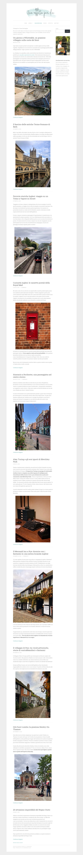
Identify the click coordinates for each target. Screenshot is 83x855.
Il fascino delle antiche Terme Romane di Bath (31, 125)
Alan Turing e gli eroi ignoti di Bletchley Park (31, 460)
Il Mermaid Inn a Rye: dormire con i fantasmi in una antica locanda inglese (30, 552)
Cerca (57, 28)
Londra (30, 23)
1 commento (24, 379)
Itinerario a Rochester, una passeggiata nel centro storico (32, 375)
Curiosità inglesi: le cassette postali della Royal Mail (31, 283)
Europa (45, 23)
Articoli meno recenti (18, 842)
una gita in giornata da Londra (26, 55)
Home (25, 23)
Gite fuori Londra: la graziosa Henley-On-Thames (31, 728)
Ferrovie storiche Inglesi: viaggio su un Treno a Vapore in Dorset (30, 197)
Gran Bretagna (38, 23)
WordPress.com (27, 847)
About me (56, 23)
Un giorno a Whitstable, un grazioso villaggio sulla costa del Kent (29, 38)
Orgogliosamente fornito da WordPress (22, 846)
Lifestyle (50, 23)
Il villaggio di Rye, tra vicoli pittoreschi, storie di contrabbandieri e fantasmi (31, 649)
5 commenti (23, 287)
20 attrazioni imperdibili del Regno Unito (31, 809)
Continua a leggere (18, 117)
